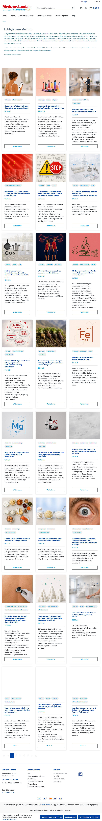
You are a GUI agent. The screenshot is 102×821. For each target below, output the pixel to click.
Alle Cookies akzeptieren (89, 817)
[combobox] (53, 8)
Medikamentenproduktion (80, 100)
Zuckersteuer (43, 610)
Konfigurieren (70, 817)
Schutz (54, 185)
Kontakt (56, 776)
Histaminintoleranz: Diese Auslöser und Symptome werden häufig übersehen (51, 454)
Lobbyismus (76, 103)
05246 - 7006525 (10, 780)
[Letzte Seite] (36, 755)
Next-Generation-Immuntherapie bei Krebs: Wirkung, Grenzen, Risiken (84, 615)
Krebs (48, 100)
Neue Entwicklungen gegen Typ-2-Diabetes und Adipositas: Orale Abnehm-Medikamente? (84, 710)
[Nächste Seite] (32, 755)
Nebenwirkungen (18, 351)
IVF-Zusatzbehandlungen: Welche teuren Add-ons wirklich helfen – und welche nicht (84, 273)
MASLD (41, 698)
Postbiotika (51, 529)
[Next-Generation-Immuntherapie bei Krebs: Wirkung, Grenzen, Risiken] (84, 589)
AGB (29, 773)
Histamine (42, 446)
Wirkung (7, 100)
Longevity (49, 264)
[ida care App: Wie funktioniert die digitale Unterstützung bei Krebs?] (17, 82)
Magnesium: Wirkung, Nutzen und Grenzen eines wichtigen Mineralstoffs (16, 454)
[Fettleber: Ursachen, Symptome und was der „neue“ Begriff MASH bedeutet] (51, 681)
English (85, 2)
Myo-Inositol (9, 354)
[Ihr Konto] (86, 8)
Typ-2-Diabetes (53, 606)
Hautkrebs (8, 610)
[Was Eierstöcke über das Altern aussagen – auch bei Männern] (51, 247)
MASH (48, 698)
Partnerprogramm (60, 773)
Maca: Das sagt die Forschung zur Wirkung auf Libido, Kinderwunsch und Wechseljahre (50, 363)
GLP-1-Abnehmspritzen (80, 702)
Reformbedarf (77, 532)
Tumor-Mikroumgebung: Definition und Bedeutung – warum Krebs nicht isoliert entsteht (17, 710)
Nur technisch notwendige (51, 817)
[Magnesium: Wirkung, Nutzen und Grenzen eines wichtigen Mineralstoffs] (17, 425)
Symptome (84, 443)
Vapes (55, 100)
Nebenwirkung (84, 185)
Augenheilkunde (87, 529)
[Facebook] (80, 770)
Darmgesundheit (10, 532)
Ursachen (93, 443)
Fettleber (55, 698)
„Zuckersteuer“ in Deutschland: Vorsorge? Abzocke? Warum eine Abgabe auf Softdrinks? (50, 618)
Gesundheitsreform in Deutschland (16, 606)
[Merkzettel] (81, 8)
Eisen (90, 351)
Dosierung (42, 354)
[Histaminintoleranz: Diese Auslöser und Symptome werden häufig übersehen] (51, 425)
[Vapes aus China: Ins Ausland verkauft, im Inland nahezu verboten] (51, 82)
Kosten (93, 264)
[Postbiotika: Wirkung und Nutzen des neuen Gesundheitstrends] (51, 511)
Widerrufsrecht (58, 779)
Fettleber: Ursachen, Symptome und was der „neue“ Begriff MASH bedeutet (50, 706)
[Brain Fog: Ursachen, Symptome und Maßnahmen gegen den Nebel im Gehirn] (84, 425)
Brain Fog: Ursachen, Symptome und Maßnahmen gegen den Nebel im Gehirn (84, 451)
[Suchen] (72, 8)
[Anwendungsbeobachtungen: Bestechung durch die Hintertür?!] (84, 82)
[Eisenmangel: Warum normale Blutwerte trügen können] (84, 333)
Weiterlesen (17, 146)
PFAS (48, 185)
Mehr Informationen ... (10, 819)
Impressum (57, 782)
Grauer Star (76, 529)
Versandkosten (44, 805)
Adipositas (42, 606)
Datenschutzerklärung (35, 776)
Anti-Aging (58, 264)
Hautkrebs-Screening (20, 610)
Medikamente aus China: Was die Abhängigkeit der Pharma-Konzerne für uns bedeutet (17, 193)
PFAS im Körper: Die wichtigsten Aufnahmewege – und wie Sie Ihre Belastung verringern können (50, 193)
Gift (20, 264)
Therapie (75, 443)
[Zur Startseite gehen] (17, 7)
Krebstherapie (17, 100)
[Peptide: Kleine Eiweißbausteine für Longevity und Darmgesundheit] (17, 511)
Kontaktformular (8, 792)
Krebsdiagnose (16, 698)
